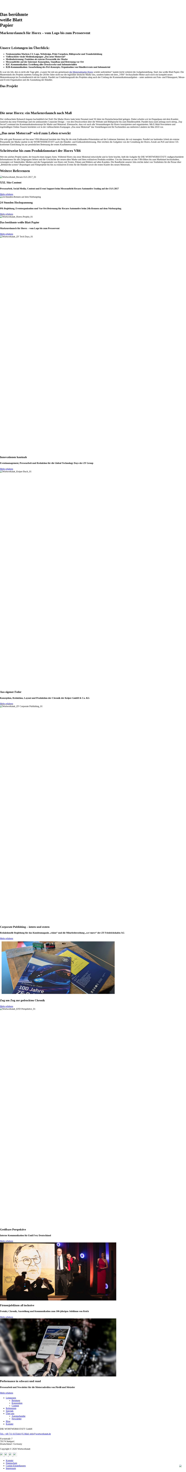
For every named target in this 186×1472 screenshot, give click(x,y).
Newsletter (17, 1418)
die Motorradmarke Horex (81, 72)
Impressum (11, 1468)
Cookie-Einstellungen (16, 1465)
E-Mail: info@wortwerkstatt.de (36, 1434)
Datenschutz (11, 1463)
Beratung (16, 1400)
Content (15, 1405)
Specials (9, 1411)
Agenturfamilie (18, 1416)
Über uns (10, 1413)
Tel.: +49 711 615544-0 (11, 1434)
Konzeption (17, 1403)
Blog (8, 1421)
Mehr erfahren (6, 194)
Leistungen (11, 1398)
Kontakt (9, 1424)
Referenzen (11, 1408)
